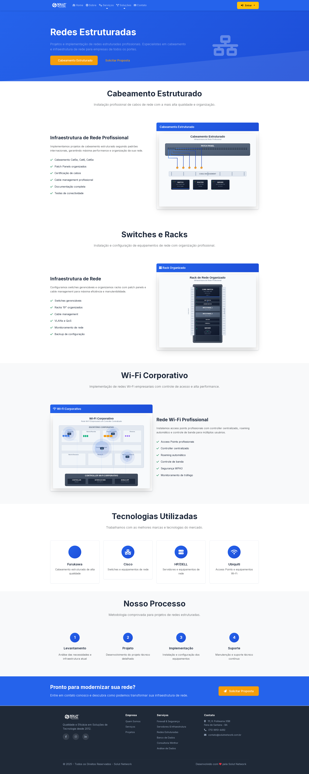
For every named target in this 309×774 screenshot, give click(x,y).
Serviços (108, 5)
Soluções (125, 5)
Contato (142, 5)
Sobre (92, 5)
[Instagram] (76, 736)
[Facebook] (66, 736)
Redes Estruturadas (167, 732)
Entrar (248, 5)
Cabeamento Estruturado (75, 60)
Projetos (130, 732)
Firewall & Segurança (168, 721)
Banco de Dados (166, 737)
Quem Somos (133, 721)
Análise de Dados (166, 748)
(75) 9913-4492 (216, 729)
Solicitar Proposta (117, 60)
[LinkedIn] (85, 736)
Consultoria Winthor (167, 743)
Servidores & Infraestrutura (171, 726)
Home (79, 5)
